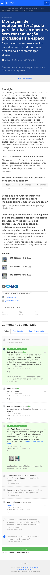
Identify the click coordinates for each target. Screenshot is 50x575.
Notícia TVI (11, 505)
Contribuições (18, 331)
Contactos (24, 563)
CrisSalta (15, 60)
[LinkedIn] (16, 287)
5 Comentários (26, 79)
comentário (12, 476)
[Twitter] (8, 287)
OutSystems (36, 567)
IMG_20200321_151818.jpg (20, 258)
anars (9, 388)
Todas (6, 331)
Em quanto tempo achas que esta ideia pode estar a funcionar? (23, 179)
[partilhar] (45, 352)
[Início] (9, 2)
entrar (25, 549)
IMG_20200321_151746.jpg (20, 275)
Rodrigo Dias (10, 297)
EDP (31, 569)
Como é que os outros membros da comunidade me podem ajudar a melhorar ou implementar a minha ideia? (25, 198)
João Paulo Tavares (12, 300)
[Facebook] (12, 287)
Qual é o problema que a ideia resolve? (23, 156)
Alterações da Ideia (36, 331)
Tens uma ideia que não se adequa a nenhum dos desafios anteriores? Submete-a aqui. (23, 9)
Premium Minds (22, 569)
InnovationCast (27, 567)
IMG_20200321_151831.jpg (20, 266)
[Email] (4, 287)
